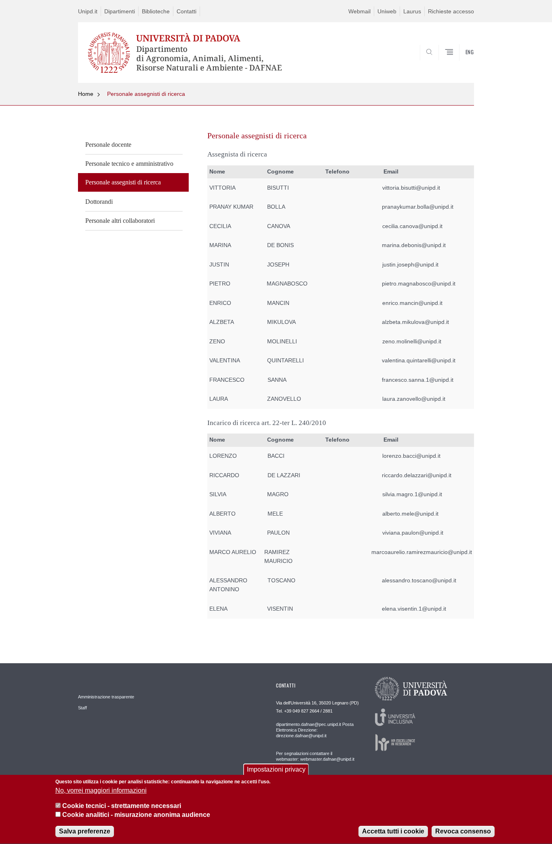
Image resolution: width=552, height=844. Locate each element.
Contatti (186, 11)
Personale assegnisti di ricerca (146, 94)
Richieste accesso (451, 11)
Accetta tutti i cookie (393, 831)
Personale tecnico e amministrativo (129, 163)
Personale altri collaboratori (120, 220)
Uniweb (386, 11)
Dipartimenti (119, 11)
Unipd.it (87, 11)
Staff (82, 707)
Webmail (359, 11)
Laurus (412, 11)
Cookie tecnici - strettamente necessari (121, 805)
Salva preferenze (84, 831)
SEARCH (459, 63)
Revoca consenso (463, 831)
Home (85, 94)
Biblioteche (156, 11)
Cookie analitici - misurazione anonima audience (136, 815)
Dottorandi (99, 201)
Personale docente (108, 144)
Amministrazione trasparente (106, 696)
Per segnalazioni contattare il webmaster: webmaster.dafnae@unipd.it (315, 756)
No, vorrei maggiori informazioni (101, 790)
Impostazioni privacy (276, 769)
